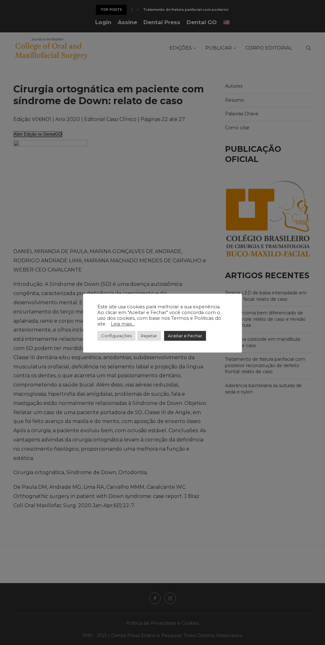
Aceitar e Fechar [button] (185, 335)
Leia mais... (123, 324)
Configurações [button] (116, 335)
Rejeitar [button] (149, 335)
